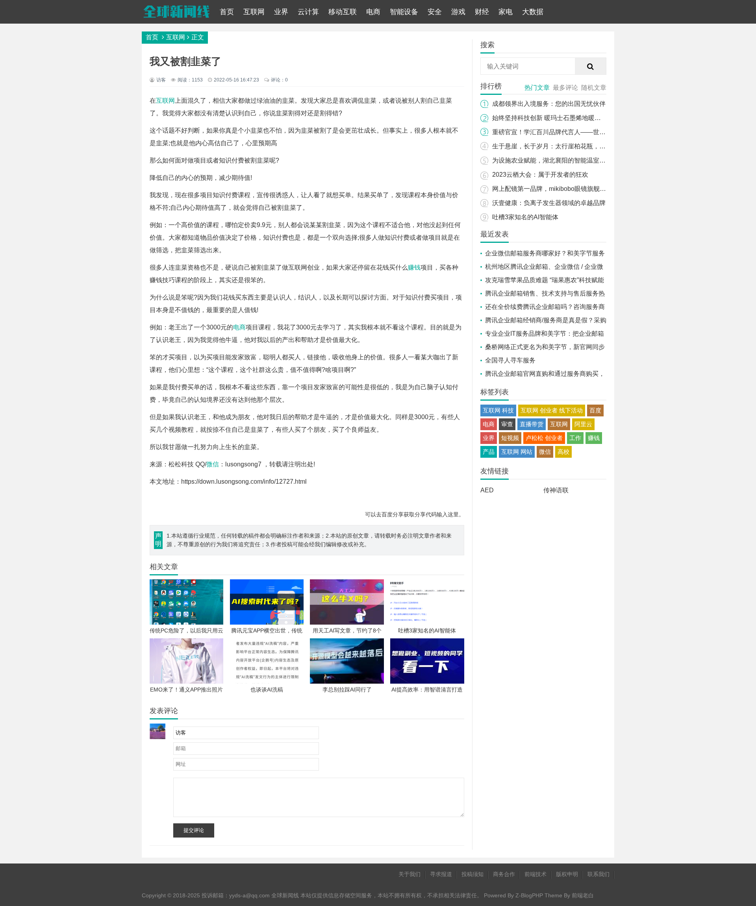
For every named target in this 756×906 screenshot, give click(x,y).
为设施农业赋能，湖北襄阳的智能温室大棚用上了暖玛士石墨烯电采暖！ (593, 160)
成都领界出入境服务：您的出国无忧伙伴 (549, 103)
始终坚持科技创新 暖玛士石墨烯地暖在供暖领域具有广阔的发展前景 (587, 118)
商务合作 (504, 874)
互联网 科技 (498, 410)
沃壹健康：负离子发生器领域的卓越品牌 (549, 203)
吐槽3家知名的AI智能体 (525, 217)
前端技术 (535, 874)
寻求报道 (441, 874)
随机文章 (593, 87)
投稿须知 (472, 874)
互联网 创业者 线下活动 (552, 410)
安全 (435, 12)
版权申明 (567, 874)
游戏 (458, 12)
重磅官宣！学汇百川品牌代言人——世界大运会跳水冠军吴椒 (577, 132)
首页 (227, 12)
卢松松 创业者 (544, 438)
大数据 (532, 12)
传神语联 (556, 490)
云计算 (308, 12)
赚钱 (414, 267)
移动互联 (342, 12)
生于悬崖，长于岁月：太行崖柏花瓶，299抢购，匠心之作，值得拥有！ (592, 146)
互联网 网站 (516, 451)
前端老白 (583, 895)
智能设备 (404, 12)
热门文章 (537, 87)
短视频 (510, 438)
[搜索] (590, 66)
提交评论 (193, 830)
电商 (373, 12)
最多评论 (565, 87)
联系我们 (598, 874)
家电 (505, 12)
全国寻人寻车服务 (510, 360)
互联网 (254, 12)
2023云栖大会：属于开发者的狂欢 (540, 174)
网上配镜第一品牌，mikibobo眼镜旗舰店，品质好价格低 (571, 188)
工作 (575, 438)
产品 (489, 451)
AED (487, 490)
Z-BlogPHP (529, 895)
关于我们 (409, 874)
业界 (281, 12)
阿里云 (583, 424)
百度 (595, 410)
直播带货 (531, 424)
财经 (482, 12)
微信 (212, 464)
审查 (507, 424)
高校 (563, 451)
